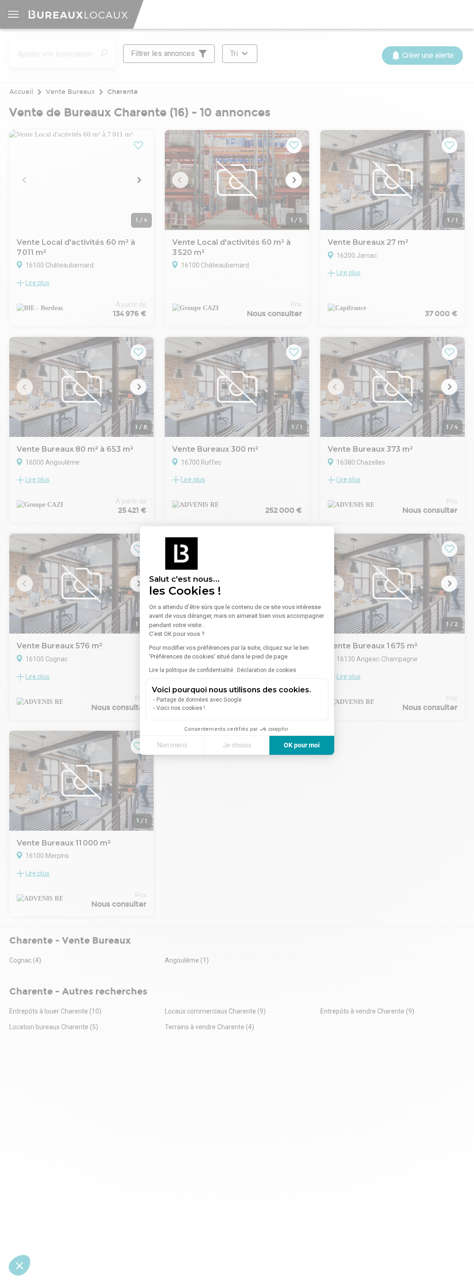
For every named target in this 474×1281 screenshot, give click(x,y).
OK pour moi (302, 745)
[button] (19, 1265)
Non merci (172, 745)
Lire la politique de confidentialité (191, 670)
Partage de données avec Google (199, 699)
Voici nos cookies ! (180, 708)
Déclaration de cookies (266, 670)
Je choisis (237, 745)
